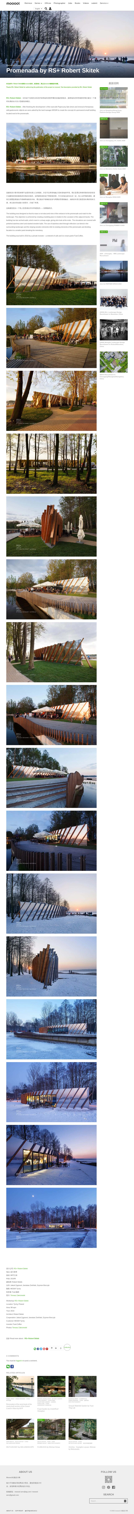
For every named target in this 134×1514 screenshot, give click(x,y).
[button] (46, 9)
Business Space (73, 1398)
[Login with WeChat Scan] (8, 1366)
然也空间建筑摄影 (87, 1443)
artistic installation (44, 1398)
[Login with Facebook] (12, 1366)
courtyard (51, 1400)
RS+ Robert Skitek (73, 65)
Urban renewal (20, 1398)
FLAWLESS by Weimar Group (48, 1447)
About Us (9, 1511)
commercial (83, 1398)
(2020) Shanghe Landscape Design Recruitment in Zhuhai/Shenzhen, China (112, 344)
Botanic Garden (57, 1398)
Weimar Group (42, 1443)
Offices (48, 3)
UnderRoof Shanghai (44, 1405)
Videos (86, 3)
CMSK (53, 1441)
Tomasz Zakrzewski (17, 1295)
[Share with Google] (44, 1348)
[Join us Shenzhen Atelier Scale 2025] (114, 156)
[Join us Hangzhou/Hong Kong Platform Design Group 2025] (114, 97)
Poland (58, 65)
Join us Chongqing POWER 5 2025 (112, 225)
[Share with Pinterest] (47, 1348)
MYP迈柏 (8, 1400)
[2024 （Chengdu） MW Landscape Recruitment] (114, 241)
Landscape (28, 65)
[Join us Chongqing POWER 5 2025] (114, 212)
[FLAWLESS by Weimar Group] (51, 1429)
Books (77, 3)
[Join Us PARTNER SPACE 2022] (114, 271)
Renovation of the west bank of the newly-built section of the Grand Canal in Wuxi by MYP (19, 1406)
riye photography (75, 1402)
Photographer (59, 3)
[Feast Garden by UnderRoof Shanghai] (51, 1386)
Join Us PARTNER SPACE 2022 (111, 284)
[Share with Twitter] (41, 1348)
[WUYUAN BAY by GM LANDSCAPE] (20, 1429)
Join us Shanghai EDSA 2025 (110, 197)
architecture (13, 65)
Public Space (10, 1398)
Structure (40, 1403)
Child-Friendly (42, 1400)
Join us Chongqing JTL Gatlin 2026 (112, 140)
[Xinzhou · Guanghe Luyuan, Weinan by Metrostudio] (83, 1429)
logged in (19, 1361)
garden (53, 1402)
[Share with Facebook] (38, 1348)
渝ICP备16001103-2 (31, 1511)
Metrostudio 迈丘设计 (75, 1443)
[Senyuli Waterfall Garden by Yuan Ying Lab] (83, 1386)
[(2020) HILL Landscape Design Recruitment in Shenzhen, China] (114, 299)
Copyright (19, 1511)
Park (37, 65)
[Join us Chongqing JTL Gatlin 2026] (114, 127)
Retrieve (28, 3)
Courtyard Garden (43, 1402)
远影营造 (86, 1400)
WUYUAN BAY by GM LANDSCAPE (20, 1447)
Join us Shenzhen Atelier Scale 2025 (113, 169)
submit (94, 3)
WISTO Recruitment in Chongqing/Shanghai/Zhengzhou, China (112, 377)
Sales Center (19, 1441)
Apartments (10, 1441)
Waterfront (47, 65)
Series (37, 3)
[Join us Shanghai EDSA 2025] (114, 184)
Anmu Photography (54, 1443)
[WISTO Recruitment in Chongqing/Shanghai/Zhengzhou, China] (114, 362)
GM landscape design (13, 1443)
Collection (67, 1347)
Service (103, 3)
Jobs (70, 3)
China (28, 1398)
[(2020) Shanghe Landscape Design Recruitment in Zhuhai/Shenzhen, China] (114, 329)
